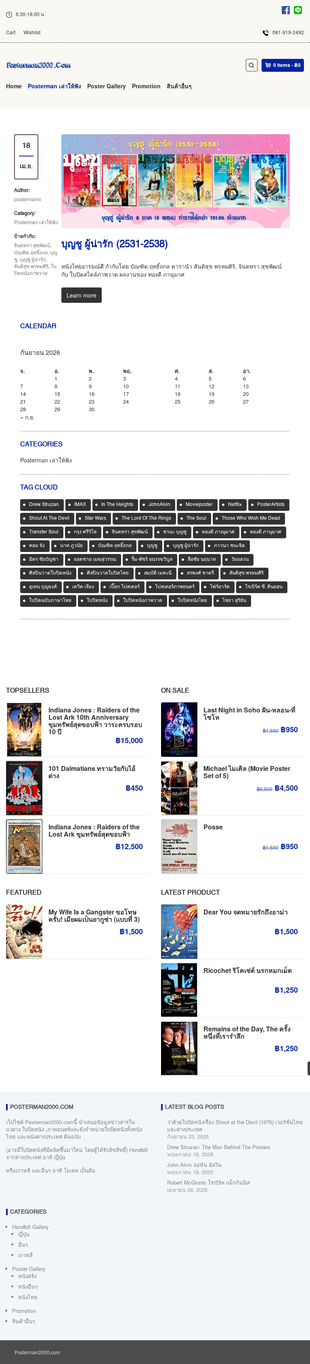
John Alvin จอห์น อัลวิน (194, 1164)
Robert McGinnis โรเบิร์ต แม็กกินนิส (208, 1182)
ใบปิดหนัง (97, 600)
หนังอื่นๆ (28, 1286)
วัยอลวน (240, 559)
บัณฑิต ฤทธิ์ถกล (31, 252)
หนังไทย (28, 1297)
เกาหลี (25, 1255)
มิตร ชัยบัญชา (44, 559)
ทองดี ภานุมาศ (265, 532)
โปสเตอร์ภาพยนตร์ (175, 587)
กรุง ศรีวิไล (85, 532)
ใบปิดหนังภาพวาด (35, 269)
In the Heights (117, 504)
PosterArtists (271, 504)
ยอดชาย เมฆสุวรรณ (95, 559)
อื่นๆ (23, 1244)
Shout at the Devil (49, 518)
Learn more (81, 295)
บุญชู (152, 546)
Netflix (235, 504)
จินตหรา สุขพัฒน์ (32, 245)
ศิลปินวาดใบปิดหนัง (50, 573)
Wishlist (31, 32)
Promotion (146, 86)
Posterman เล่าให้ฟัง (54, 86)
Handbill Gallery (30, 1227)
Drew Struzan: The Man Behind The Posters (218, 1147)
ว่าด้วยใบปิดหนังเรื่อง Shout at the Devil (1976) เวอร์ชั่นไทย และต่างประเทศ (235, 1125)
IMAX (80, 504)
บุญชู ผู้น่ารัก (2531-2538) (114, 245)
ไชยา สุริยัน (234, 600)
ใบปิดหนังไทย (192, 600)
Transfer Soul (44, 532)
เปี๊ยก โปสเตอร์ (124, 587)
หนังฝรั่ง (27, 1276)
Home (14, 86)
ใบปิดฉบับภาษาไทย (50, 600)
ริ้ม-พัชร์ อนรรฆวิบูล (152, 559)
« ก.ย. (27, 417)
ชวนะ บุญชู (174, 532)
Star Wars (95, 518)
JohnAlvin (159, 504)
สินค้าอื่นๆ (179, 86)
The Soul (196, 518)
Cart (10, 32)
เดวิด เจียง (83, 587)
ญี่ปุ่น (23, 1234)
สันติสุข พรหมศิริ (31, 265)
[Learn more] (175, 181)
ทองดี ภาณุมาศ (218, 532)
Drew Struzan (44, 504)
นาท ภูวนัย (71, 546)
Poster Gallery (106, 86)
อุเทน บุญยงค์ (43, 587)
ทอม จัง (37, 546)
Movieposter (199, 504)
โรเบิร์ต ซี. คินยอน (264, 587)
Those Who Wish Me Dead (251, 518)
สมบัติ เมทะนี (158, 573)
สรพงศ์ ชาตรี (200, 573)
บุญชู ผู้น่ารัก (33, 259)
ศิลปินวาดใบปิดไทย (108, 573)
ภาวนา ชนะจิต (229, 546)
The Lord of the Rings (146, 518)
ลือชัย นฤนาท (202, 559)
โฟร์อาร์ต (220, 587)
